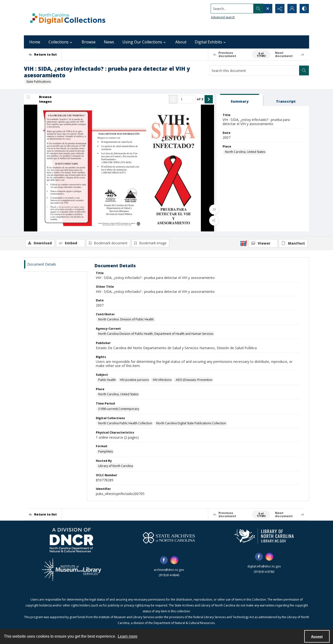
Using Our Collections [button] (142, 42)
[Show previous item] (173, 99)
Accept (317, 636)
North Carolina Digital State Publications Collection (191, 423)
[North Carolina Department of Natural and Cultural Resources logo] (71, 540)
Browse (89, 42)
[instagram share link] (174, 560)
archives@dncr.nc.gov (169, 570)
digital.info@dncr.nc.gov (264, 566)
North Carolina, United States (245, 152)
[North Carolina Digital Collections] (68, 17)
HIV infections (162, 380)
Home (34, 42)
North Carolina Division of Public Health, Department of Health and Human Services (155, 334)
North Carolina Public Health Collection (125, 423)
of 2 (200, 99)
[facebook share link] (164, 560)
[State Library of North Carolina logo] (264, 536)
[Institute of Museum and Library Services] (71, 570)
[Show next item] (209, 99)
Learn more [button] (127, 636)
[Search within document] (304, 70)
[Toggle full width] (214, 209)
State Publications (38, 81)
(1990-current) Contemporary (118, 409)
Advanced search (223, 17)
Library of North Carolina (115, 466)
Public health (107, 380)
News (109, 42)
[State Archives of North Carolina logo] (169, 537)
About (180, 42)
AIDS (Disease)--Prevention (194, 380)
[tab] (239, 100)
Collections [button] (59, 42)
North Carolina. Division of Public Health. (126, 319)
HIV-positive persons (134, 380)
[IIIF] (243, 243)
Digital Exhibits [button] (208, 42)
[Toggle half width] (214, 220)
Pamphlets (105, 451)
